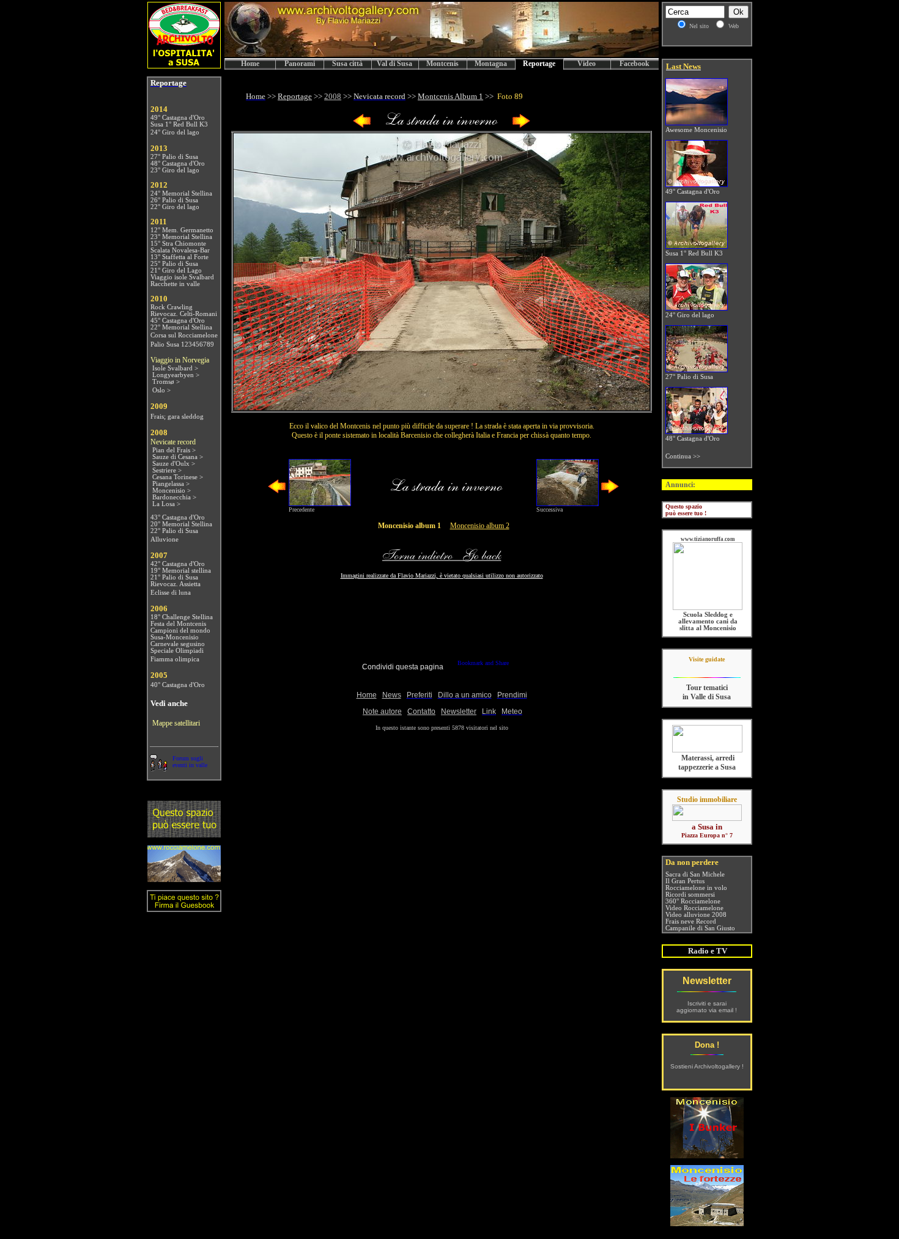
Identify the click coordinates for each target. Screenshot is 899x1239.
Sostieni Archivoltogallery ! (707, 1066)
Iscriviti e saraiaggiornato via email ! (706, 1006)
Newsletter (707, 981)
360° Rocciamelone (692, 901)
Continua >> (682, 456)
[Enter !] (184, 834)
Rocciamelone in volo (696, 887)
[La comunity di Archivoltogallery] (158, 768)
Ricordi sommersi (690, 894)
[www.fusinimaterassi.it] (707, 750)
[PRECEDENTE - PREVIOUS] (362, 125)
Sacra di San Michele (695, 874)
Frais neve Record (690, 921)
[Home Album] (441, 125)
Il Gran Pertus (685, 881)
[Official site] (706, 668)
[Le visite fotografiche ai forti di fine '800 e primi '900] (707, 1223)
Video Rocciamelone (694, 908)
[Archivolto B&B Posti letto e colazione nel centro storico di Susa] (184, 65)
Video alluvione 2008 (696, 914)
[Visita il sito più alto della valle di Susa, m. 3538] (184, 878)
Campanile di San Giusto (700, 928)
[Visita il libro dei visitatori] (184, 907)
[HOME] (441, 54)
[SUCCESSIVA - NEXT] (521, 125)
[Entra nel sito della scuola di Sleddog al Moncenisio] (707, 608)
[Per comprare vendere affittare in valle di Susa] (707, 818)
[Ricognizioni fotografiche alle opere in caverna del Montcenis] (707, 1155)
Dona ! (707, 1045)
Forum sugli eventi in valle (189, 761)
